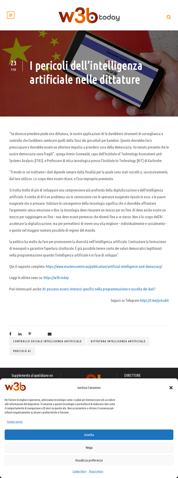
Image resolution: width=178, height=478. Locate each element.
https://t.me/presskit (154, 300)
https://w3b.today (56, 277)
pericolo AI (22, 351)
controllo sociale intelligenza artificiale (47, 341)
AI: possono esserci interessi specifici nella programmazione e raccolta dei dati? (99, 289)
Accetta (89, 435)
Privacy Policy (96, 471)
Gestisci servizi (15, 421)
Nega (89, 447)
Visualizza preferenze (89, 460)
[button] (171, 387)
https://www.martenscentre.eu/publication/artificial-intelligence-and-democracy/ (104, 266)
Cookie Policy (80, 471)
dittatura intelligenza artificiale (118, 341)
